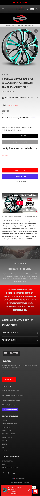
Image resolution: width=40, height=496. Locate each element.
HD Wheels (6, 75)
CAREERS (4, 451)
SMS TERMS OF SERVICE (8, 434)
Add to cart (20, 170)
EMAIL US (4, 444)
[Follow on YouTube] (14, 473)
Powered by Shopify (24, 482)
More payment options (20, 181)
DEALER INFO (5, 420)
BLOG (3, 447)
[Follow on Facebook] (3, 473)
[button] (32, 9)
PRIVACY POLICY (6, 427)
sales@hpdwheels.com (12, 405)
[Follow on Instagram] (8, 473)
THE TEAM (4, 441)
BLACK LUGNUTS (20, 136)
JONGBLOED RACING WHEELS (10, 468)
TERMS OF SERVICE (7, 430)
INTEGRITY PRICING (7, 437)
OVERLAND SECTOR (7, 461)
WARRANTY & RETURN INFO (9, 424)
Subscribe (9, 379)
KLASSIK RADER (6, 464)
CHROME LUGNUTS (20, 142)
